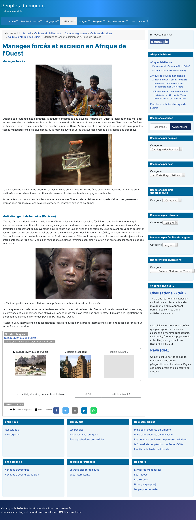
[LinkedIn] (84, 410)
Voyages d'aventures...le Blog (22, 474)
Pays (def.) (160, 350)
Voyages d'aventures (17, 469)
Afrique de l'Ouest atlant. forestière (169, 79)
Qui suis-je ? (12, 429)
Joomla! (5, 512)
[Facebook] (56, 410)
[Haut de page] (191, 514)
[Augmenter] (14, 409)
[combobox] (160, 126)
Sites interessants (80, 474)
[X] (65, 410)
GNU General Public (70, 512)
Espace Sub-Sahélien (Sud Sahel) (169, 70)
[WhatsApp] (93, 410)
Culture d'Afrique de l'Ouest (20, 337)
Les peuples (76, 429)
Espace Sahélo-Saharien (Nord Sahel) (171, 66)
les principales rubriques (84, 434)
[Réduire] (11, 409)
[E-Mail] (75, 410)
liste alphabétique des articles (87, 439)
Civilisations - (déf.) (168, 293)
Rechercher (181, 126)
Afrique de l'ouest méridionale (167, 75)
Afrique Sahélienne (161, 62)
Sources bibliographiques (84, 469)
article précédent (76, 351)
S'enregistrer (12, 434)
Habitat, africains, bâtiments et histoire (42, 394)
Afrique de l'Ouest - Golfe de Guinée (170, 91)
